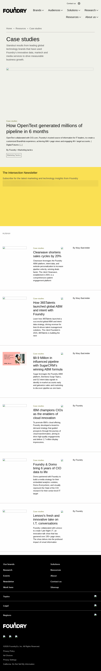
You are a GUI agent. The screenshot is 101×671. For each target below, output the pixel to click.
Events (6, 575)
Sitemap (54, 587)
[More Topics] (50, 596)
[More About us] (97, 17)
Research (90, 10)
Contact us (71, 3)
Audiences (54, 10)
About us (90, 17)
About (53, 575)
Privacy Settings (9, 660)
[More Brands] (43, 10)
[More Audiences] (61, 10)
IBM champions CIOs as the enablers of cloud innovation (48, 413)
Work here (8, 587)
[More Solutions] (79, 10)
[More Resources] (80, 17)
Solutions (72, 10)
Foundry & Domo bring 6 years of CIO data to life (47, 468)
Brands (37, 10)
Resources (72, 17)
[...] (21, 145)
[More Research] (97, 10)
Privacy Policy (9, 651)
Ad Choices (8, 655)
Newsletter (8, 581)
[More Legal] (50, 605)
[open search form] (86, 3)
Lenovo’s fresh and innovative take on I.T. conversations (46, 519)
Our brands (8, 564)
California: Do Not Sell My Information (18, 664)
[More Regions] (50, 614)
